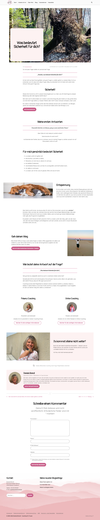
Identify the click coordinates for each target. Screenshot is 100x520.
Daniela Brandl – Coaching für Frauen (22, 516)
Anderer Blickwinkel (41, 365)
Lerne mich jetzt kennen (31, 386)
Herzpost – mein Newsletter (48, 513)
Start (15, 2)
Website (32, 452)
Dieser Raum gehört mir (46, 482)
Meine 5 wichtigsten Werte (46, 487)
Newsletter (51, 2)
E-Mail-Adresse (34, 445)
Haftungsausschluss (31, 513)
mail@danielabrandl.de (16, 489)
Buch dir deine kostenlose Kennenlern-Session (25, 248)
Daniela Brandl (28, 66)
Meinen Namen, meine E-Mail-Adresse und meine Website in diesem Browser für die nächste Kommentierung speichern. (50, 460)
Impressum (9, 513)
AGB (39, 513)
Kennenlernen (42, 2)
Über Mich (30, 2)
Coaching (48, 365)
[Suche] (92, 2)
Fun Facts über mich (45, 484)
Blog (36, 2)
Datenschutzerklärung (19, 513)
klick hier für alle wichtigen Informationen (27, 323)
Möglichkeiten (60, 365)
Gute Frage (54, 365)
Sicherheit (67, 365)
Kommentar (33, 418)
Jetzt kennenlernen (29, 109)
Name (32, 438)
